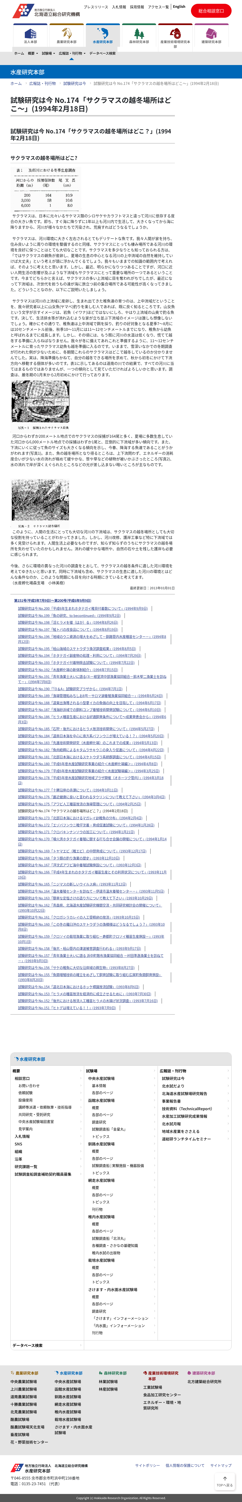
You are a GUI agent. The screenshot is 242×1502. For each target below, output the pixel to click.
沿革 (18, 1159)
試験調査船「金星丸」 (109, 1129)
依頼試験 (25, 1092)
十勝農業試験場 (23, 1404)
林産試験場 (108, 1389)
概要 (34, 53)
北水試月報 (171, 1123)
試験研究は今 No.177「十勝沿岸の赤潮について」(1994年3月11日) (68, 790)
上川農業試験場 (23, 1389)
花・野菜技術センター (29, 1442)
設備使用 (25, 1100)
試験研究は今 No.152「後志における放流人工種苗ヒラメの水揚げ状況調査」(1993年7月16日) (88, 1000)
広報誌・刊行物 (73, 53)
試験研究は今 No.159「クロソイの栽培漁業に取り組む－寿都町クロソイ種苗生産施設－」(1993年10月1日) (91, 939)
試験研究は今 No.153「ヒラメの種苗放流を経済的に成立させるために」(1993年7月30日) (84, 993)
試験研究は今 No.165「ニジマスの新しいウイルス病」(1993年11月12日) (72, 884)
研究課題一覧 (26, 1166)
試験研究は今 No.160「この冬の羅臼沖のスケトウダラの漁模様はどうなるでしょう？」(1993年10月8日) (91, 927)
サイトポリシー (147, 1465)
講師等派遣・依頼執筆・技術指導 (45, 1107)
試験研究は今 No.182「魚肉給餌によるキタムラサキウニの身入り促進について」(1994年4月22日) (91, 749)
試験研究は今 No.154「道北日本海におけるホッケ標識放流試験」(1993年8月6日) (78, 986)
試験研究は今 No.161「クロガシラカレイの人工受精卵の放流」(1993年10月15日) (79, 917)
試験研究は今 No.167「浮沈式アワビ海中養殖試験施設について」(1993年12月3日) (79, 865)
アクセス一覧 (158, 6)
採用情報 (137, 6)
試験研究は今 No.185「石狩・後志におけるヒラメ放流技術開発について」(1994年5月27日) (86, 728)
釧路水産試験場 (101, 1144)
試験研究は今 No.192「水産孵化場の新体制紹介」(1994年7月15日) (68, 669)
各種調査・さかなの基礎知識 (115, 1245)
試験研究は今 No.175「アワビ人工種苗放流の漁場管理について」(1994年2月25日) (79, 804)
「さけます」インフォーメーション (120, 1318)
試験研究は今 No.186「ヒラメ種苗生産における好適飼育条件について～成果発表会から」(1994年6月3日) (92, 719)
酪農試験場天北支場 (27, 1427)
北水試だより (173, 1086)
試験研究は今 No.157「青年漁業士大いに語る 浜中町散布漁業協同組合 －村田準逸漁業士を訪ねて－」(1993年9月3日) (91, 958)
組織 (18, 1151)
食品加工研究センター (162, 1394)
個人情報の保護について (185, 1465)
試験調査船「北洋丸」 (109, 1238)
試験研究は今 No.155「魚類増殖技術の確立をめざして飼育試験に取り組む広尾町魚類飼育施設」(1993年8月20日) (90, 977)
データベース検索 (102, 53)
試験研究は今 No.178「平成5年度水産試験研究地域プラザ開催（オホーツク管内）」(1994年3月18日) (91, 780)
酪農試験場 (19, 1419)
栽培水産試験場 (101, 1260)
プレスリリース (96, 6)
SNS (18, 1144)
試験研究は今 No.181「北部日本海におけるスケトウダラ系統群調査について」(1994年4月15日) (89, 757)
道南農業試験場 (23, 1396)
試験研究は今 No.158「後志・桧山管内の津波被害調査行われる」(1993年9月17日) (79, 948)
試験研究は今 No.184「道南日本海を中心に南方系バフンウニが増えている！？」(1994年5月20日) (91, 735)
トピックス (101, 1136)
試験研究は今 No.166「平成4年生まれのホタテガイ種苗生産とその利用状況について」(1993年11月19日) (92, 874)
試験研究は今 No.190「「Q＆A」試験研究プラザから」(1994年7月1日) (70, 688)
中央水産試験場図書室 (36, 1121)
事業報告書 (171, 1101)
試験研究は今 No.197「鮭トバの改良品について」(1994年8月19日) (68, 629)
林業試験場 (108, 1381)
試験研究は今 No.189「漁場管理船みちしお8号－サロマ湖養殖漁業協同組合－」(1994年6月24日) (90, 695)
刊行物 (97, 1209)
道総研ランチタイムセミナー (186, 1139)
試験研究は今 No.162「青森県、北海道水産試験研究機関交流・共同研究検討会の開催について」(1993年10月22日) (90, 908)
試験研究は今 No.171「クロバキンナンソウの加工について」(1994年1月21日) (76, 831)
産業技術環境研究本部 (175, 44)
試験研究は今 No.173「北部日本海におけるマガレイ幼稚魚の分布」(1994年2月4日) (80, 818)
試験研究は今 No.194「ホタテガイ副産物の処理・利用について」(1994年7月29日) (79, 655)
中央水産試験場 (101, 1078)
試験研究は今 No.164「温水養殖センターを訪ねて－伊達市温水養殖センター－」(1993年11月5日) (91, 891)
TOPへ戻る (225, 1481)
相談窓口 (22, 1078)
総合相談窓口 (211, 11)
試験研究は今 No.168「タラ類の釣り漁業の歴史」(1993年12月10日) (69, 858)
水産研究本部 (103, 41)
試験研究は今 (74, 83)
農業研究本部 (67, 41)
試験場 (49, 53)
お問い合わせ (29, 1085)
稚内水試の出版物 (106, 1252)
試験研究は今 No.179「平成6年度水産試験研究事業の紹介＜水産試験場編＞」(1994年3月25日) (89, 770)
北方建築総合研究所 (204, 1381)
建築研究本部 (211, 41)
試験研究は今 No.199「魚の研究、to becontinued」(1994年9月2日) (69, 615)
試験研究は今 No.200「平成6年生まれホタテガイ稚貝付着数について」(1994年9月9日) (83, 608)
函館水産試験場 (101, 1100)
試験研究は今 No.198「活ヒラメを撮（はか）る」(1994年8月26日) (68, 622)
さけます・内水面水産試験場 (112, 1289)
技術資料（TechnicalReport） (188, 1108)
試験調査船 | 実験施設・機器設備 (118, 1165)
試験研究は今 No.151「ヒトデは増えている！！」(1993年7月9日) (67, 1007)
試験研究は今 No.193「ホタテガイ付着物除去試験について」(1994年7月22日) (76, 662)
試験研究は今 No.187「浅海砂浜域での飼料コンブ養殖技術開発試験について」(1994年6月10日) (89, 709)
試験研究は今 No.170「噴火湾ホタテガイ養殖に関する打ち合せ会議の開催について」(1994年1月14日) (92, 841)
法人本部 (30, 41)
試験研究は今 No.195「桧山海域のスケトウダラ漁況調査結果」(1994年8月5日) (77, 648)
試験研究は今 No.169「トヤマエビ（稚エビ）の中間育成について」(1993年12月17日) (82, 851)
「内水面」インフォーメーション (118, 1325)
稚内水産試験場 (101, 1216)
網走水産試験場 (101, 1180)
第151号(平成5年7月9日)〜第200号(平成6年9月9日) (52, 600)
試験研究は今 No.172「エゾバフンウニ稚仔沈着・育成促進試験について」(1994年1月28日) (86, 825)
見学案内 (25, 1128)
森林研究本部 (139, 41)
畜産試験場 (19, 1434)
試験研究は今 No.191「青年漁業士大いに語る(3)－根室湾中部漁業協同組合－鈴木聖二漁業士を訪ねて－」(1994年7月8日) (92, 679)
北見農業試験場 (23, 1412)
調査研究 (99, 1122)
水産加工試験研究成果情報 (184, 1116)
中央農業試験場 (23, 1381)
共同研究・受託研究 (34, 1114)
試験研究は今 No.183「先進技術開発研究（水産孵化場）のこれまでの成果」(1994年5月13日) (88, 742)
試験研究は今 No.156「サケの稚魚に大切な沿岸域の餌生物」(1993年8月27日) (76, 967)
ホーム (19, 53)
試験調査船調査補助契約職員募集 (43, 1174)
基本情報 (99, 1085)
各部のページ (102, 1092)
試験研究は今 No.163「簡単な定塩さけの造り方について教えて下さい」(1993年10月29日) (85, 898)
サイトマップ (221, 1465)
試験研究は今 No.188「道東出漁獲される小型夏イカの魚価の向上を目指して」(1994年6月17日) (89, 702)
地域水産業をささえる (181, 1131)
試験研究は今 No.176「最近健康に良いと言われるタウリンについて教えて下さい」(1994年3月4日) (91, 796)
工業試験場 (152, 1387)
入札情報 (119, 6)
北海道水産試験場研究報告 (184, 1093)
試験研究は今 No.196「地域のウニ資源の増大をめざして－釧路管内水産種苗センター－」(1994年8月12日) (92, 639)
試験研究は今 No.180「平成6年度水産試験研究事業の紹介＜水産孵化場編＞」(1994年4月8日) (88, 763)
